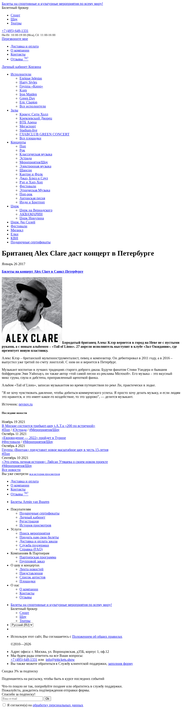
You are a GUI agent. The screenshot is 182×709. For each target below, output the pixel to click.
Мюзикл (17, 230)
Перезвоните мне (15, 39)
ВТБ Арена (28, 122)
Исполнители (21, 74)
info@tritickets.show (60, 659)
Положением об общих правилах (97, 636)
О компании (20, 50)
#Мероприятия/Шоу (44, 430)
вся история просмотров (44, 474)
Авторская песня (32, 198)
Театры (16, 23)
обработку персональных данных (58, 705)
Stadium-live (28, 130)
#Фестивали (11, 442)
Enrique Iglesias (31, 78)
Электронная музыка (35, 166)
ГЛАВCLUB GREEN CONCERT (44, 134)
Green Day (27, 98)
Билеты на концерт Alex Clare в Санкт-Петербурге (42, 271)
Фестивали (28, 186)
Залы (14, 110)
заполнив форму (120, 663)
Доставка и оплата (25, 46)
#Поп (6, 430)
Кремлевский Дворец (36, 118)
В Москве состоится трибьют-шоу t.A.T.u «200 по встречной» (48, 426)
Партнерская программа (38, 557)
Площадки (28, 581)
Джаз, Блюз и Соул (34, 178)
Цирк (15, 206)
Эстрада (26, 158)
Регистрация (29, 521)
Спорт (15, 15)
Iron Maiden (28, 94)
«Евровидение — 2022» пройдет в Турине (34, 438)
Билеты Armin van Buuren (30, 502)
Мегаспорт (28, 126)
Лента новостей (32, 569)
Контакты (18, 54)
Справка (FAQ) (31, 549)
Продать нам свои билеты (39, 537)
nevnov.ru (26, 404)
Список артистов (33, 577)
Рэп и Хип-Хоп (31, 182)
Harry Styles (28, 82)
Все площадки (30, 138)
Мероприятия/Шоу (34, 162)
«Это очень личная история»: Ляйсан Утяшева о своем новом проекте (55, 462)
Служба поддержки (34, 545)
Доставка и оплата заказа (38, 541)
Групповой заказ (32, 561)
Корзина (34, 67)
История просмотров (35, 525)
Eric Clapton (28, 102)
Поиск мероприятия (35, 533)
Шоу (14, 19)
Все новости (11, 470)
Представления (31, 573)
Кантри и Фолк (31, 174)
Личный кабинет (15, 67)
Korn (23, 90)
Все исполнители (33, 106)
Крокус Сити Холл (34, 114)
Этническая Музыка (35, 190)
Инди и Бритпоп (32, 202)
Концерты (18, 142)
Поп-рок (26, 194)
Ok (47, 698)
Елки (14, 234)
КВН (14, 238)
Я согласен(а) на (44, 705)
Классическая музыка (36, 154)
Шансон (26, 170)
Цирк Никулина (32, 218)
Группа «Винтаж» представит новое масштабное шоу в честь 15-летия (55, 450)
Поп (23, 146)
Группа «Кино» (31, 86)
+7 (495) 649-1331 (24, 659)
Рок (22, 150)
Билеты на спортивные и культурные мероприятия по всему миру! (52, 4)
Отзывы (19, 59)
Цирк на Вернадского (36, 210)
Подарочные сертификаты (31, 242)
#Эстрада (20, 430)
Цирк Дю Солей (23, 222)
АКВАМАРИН (31, 214)
